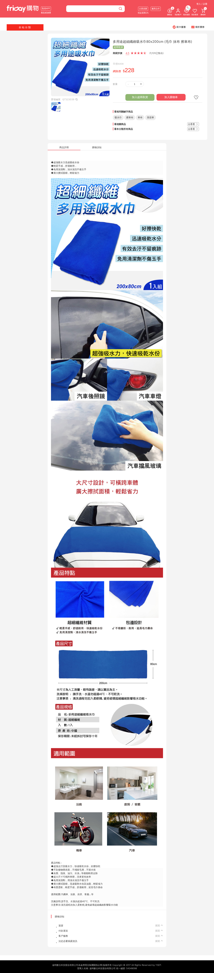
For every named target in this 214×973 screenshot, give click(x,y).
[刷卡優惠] (179, 27)
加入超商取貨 (140, 97)
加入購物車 (171, 97)
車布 (140, 117)
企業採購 (143, 8)
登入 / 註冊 (201, 4)
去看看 (192, 124)
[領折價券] (198, 27)
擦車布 (129, 117)
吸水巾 (118, 117)
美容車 (150, 117)
